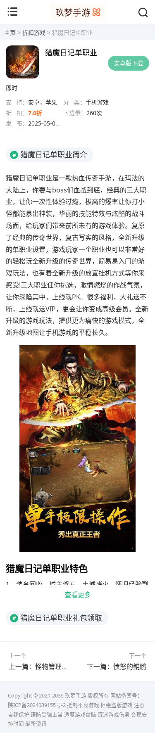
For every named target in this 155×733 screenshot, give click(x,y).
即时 (11, 88)
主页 (10, 32)
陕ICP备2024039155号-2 (37, 705)
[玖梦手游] (77, 18)
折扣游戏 (33, 32)
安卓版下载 (128, 63)
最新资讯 (36, 723)
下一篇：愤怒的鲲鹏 (116, 666)
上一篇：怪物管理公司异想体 (52, 666)
